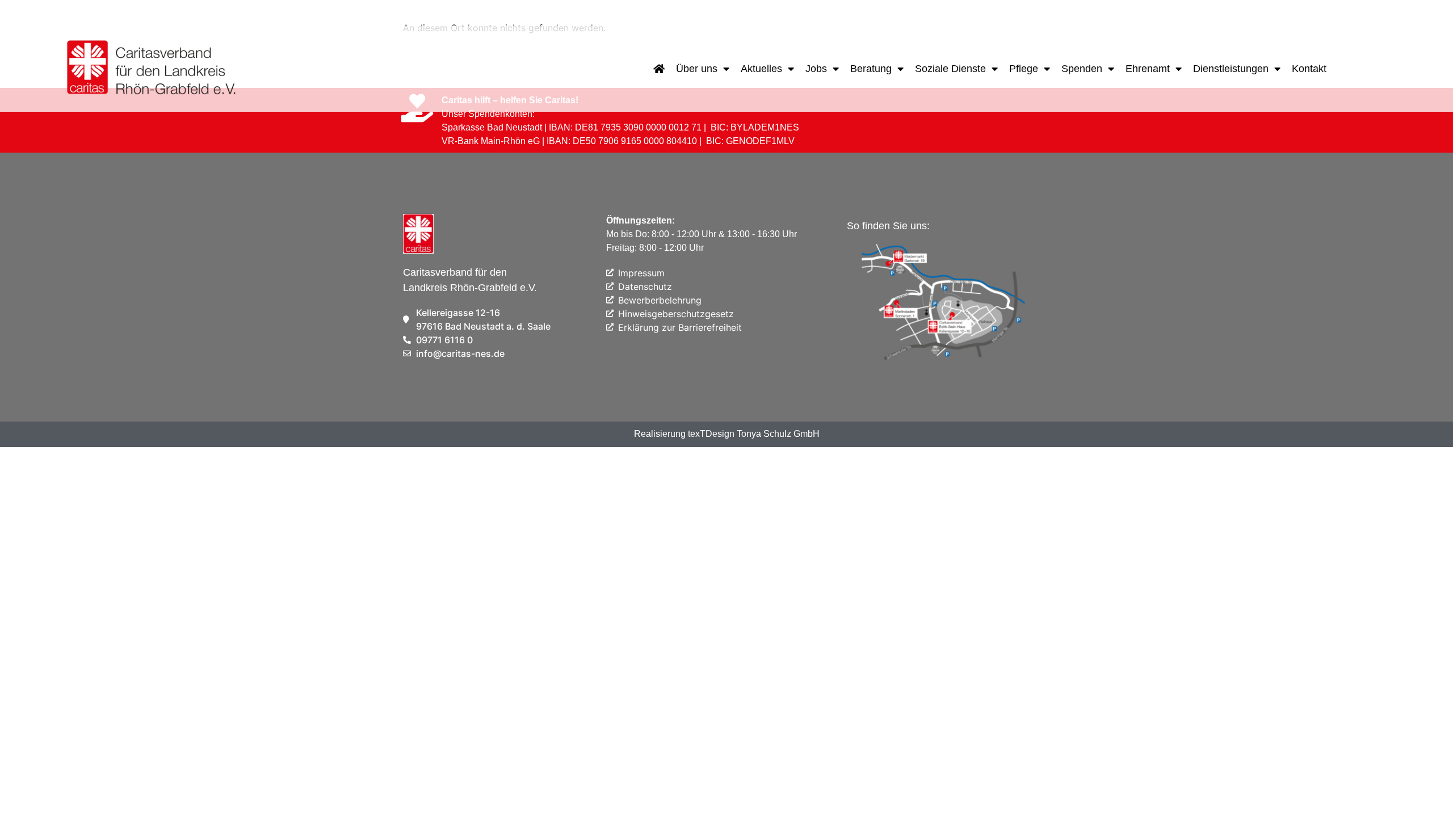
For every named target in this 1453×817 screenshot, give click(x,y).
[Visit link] (152, 68)
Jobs (816, 68)
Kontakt (1309, 68)
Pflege (1023, 68)
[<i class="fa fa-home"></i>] (659, 69)
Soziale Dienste (950, 68)
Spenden (1081, 68)
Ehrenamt (1148, 68)
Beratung (871, 68)
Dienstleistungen (1231, 68)
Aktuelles (761, 68)
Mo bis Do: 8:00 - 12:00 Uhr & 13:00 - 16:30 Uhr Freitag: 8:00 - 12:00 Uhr (701, 234)
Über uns (696, 68)
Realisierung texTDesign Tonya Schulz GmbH (727, 434)
